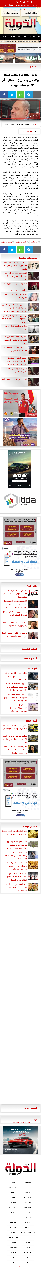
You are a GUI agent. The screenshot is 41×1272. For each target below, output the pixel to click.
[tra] (20, 803)
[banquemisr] (20, 48)
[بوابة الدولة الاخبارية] (20, 1140)
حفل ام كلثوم (6, 242)
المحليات (13, 1222)
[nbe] (20, 58)
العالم (13, 1217)
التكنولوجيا (13, 1207)
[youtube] (24, 2)
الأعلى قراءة (30, 826)
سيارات (27, 1242)
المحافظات (27, 1202)
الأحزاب (27, 1222)
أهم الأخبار (31, 721)
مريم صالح (25, 131)
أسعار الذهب (30, 659)
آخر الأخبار (31, 668)
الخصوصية (27, 1252)
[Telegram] (29, 94)
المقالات (28, 1217)
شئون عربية (13, 1237)
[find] (17, 2)
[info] (13, 2)
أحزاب (28, 1237)
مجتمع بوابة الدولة (28, 1232)
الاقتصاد (13, 1202)
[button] (3, 1140)
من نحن (27, 1247)
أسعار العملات (29, 649)
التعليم (27, 1227)
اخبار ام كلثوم (21, 242)
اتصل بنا (13, 1252)
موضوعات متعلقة (28, 258)
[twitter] (28, 2)
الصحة (13, 1212)
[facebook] (31, 2)
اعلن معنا (13, 1247)
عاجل (25, 36)
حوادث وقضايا (15, 36)
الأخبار (32, 36)
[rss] (20, 2)
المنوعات (27, 1207)
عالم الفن (33, 66)
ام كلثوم (34, 242)
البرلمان (13, 1192)
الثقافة (27, 1212)
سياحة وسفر (13, 1242)
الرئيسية (27, 1182)
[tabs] (9, 2)
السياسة (27, 1197)
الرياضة (4, 36)
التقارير (13, 1197)
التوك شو (13, 1227)
